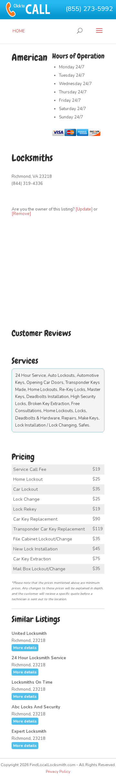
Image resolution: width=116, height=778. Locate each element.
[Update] (83, 209)
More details (25, 647)
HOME (19, 31)
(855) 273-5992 (89, 8)
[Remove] (21, 214)
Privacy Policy (58, 771)
